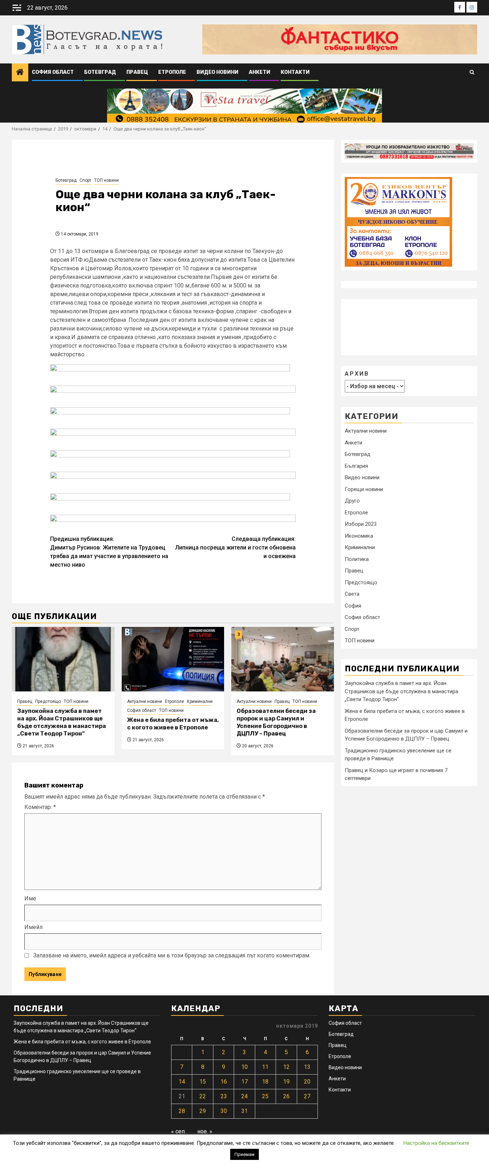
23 (224, 1096)
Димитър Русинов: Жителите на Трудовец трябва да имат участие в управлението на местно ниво (109, 552)
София (353, 606)
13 (307, 1066)
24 (244, 1096)
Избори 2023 (361, 524)
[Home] (20, 73)
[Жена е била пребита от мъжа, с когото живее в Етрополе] (173, 659)
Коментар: (40, 807)
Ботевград (100, 72)
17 (244, 1081)
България (356, 466)
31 (244, 1111)
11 (265, 1066)
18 (265, 1081)
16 (224, 1081)
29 (202, 1111)
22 (202, 1096)
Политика (357, 559)
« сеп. (178, 1131)
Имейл (33, 927)
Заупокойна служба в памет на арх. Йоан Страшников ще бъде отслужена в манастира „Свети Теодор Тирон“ (61, 722)
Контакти (295, 72)
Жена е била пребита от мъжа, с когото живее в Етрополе (173, 724)
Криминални (200, 701)
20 (307, 1081)
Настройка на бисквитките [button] (436, 1143)
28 (182, 1111)
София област (53, 72)
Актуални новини (144, 701)
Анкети (259, 72)
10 (244, 1066)
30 (224, 1111)
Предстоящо (48, 701)
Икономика (359, 536)
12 (286, 1066)
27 (307, 1096)
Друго (352, 501)
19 (286, 1081)
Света (352, 594)
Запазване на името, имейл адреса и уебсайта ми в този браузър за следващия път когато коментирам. (171, 955)
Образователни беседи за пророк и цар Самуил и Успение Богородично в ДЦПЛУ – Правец (276, 722)
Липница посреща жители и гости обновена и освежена (235, 548)
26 (286, 1096)
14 (182, 1081)
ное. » (204, 1131)
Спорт (85, 180)
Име (30, 898)
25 (265, 1096)
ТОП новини (106, 180)
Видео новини (217, 72)
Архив (357, 373)
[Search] (472, 73)
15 (202, 1081)
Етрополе (172, 72)
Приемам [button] (244, 1154)
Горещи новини (364, 489)
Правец (137, 72)
